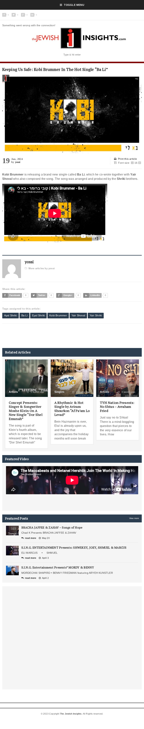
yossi (17, 162)
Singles (59, 391)
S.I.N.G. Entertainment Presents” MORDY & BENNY (57, 567)
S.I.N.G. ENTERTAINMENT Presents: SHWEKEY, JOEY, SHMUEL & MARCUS (74, 547)
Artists (13, 391)
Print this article (127, 158)
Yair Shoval (78, 315)
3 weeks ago (128, 392)
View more (134, 518)
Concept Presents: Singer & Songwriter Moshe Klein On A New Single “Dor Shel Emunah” (26, 410)
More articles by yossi (41, 268)
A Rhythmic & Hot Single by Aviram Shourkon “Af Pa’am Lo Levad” (72, 408)
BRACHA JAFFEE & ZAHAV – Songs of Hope (51, 527)
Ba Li (24, 315)
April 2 (45, 578)
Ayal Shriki (10, 315)
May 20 (46, 538)
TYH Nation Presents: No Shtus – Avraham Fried (117, 406)
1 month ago (37, 392)
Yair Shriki (96, 315)
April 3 (45, 558)
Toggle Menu (74, 4)
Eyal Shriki (38, 315)
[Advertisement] (70, 335)
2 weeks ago (82, 392)
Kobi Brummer (58, 315)
